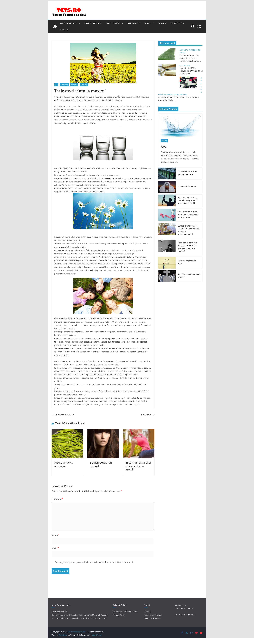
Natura (164, 141)
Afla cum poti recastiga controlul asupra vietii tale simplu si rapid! (188, 200)
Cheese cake (185, 65)
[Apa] (180, 125)
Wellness (84, 85)
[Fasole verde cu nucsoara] (67, 431)
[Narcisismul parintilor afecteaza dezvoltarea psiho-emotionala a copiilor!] (167, 247)
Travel (147, 23)
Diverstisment (113, 23)
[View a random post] (199, 26)
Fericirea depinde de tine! (187, 262)
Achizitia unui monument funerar (189, 275)
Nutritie (74, 85)
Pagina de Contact (152, 618)
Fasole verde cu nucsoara (63, 464)
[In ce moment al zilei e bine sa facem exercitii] (138, 431)
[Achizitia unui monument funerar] (167, 276)
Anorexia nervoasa (64, 414)
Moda (161, 23)
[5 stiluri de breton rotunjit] (103, 431)
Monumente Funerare (187, 186)
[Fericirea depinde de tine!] (167, 263)
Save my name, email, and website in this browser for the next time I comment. (94, 562)
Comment (57, 499)
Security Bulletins (59, 611)
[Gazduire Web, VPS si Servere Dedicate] (167, 173)
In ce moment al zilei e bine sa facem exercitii (138, 466)
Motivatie (64, 85)
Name (55, 535)
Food (62, 29)
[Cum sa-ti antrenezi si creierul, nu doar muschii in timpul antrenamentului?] (167, 230)
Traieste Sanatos (68, 23)
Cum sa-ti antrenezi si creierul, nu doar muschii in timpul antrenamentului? (189, 230)
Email (55, 547)
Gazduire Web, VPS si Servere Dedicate (187, 173)
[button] (78, 23)
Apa (164, 146)
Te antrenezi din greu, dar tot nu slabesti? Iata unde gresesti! (188, 214)
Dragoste (132, 23)
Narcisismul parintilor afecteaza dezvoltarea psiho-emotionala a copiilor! (187, 246)
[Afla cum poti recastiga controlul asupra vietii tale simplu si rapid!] (167, 201)
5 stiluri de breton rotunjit (101, 464)
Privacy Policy (119, 615)
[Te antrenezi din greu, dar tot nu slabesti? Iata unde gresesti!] (167, 215)
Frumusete (176, 23)
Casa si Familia (91, 23)
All (56, 85)
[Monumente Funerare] (167, 187)
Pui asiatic (146, 414)
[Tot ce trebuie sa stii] (55, 26)
